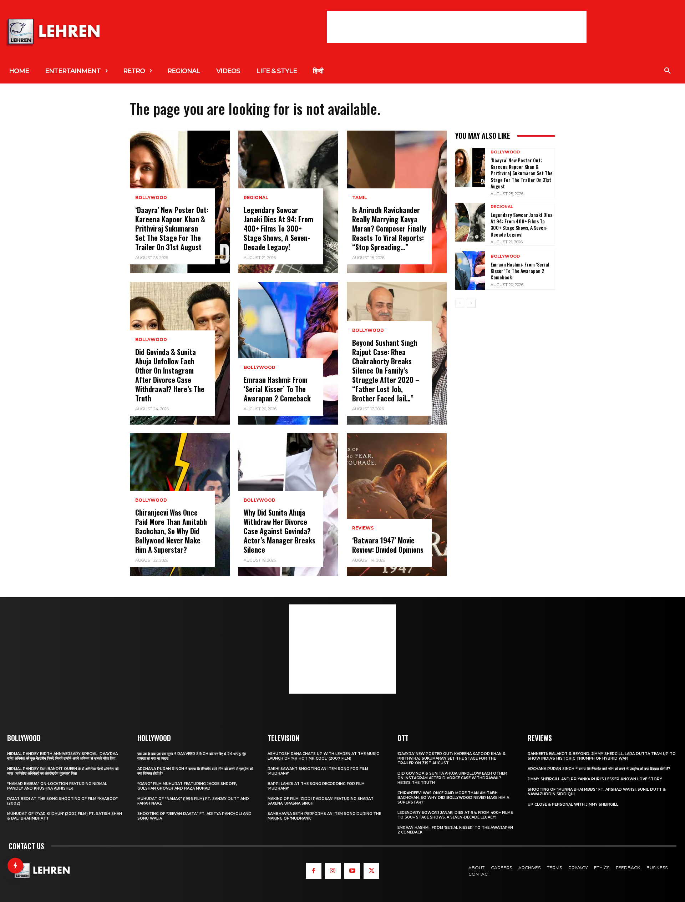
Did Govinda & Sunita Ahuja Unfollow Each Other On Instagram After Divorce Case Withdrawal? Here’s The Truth (169, 375)
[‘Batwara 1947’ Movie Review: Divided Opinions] (397, 504)
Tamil (359, 198)
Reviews (363, 528)
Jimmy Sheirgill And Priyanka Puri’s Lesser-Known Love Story (595, 779)
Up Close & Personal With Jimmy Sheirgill (573, 804)
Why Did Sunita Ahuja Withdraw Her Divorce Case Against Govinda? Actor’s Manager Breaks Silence (279, 531)
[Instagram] (333, 870)
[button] (667, 71)
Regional (256, 198)
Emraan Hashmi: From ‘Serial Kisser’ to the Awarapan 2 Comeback (277, 389)
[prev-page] (459, 303)
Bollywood (151, 198)
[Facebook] (313, 870)
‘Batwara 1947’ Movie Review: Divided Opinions (387, 545)
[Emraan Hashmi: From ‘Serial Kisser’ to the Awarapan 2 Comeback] (288, 353)
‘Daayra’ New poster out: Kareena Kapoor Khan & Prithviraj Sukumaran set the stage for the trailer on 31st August (171, 228)
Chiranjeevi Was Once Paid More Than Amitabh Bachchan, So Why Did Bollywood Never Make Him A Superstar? (171, 531)
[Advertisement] (457, 27)
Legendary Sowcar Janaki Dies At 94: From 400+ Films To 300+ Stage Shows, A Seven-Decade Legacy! (278, 228)
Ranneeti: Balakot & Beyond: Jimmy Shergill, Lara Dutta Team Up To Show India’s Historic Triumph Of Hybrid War (602, 756)
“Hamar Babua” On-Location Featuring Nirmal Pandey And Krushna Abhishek (57, 786)
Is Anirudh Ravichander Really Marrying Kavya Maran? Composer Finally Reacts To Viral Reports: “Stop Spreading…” (389, 228)
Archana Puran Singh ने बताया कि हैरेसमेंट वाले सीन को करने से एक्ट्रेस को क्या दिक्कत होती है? (599, 768)
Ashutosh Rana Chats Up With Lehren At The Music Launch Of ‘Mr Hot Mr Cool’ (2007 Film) (323, 756)
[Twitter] (371, 870)
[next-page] (471, 303)
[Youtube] (352, 870)
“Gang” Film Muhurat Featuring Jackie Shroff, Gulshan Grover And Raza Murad (187, 786)
